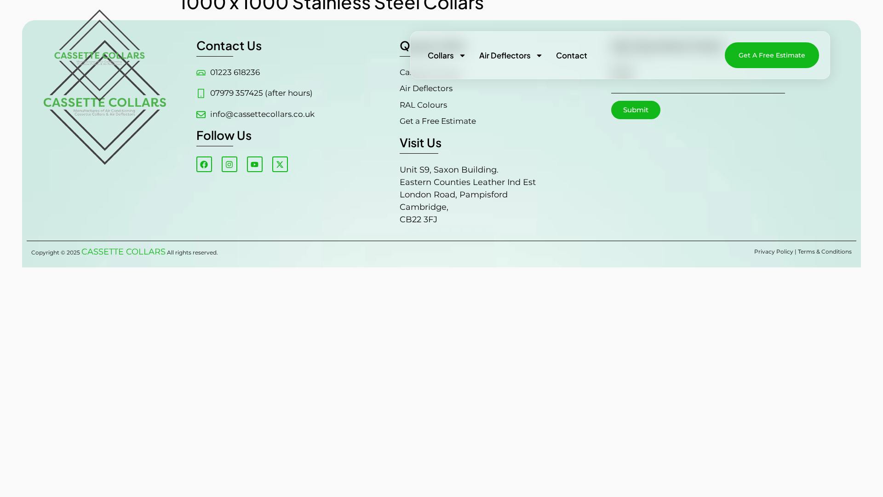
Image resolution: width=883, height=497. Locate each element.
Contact (571, 55)
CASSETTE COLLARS (123, 252)
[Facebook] (204, 164)
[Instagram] (229, 164)
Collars (441, 55)
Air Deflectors (505, 55)
